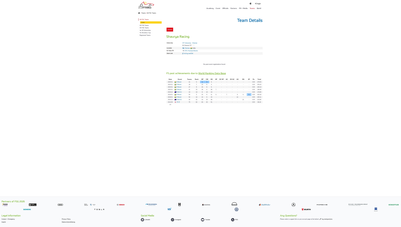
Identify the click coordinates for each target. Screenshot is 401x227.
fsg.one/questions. (327, 219)
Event (218, 8)
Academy (210, 8)
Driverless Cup (146, 33)
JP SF (178, 102)
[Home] (146, 5)
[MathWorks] (264, 205)
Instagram (178, 219)
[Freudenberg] (151, 205)
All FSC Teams (151, 13)
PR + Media (243, 8)
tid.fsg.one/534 (188, 53)
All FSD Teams (144, 25)
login (259, 3)
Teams (252, 8)
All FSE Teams (144, 28)
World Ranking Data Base (212, 73)
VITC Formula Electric (191, 51)
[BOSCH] (120, 205)
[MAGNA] (206, 204)
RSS (236, 219)
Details (143, 22)
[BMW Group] (90, 205)
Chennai (187, 48)
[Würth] (306, 209)
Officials (225, 8)
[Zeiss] (376, 209)
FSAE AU (179, 92)
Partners (233, 8)
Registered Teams (145, 35)
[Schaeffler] (394, 205)
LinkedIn (147, 219)
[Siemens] (27, 209)
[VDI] (169, 209)
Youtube (207, 219)
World (259, 8)
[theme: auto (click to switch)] (251, 3)
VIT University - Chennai (189, 43)
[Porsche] (322, 205)
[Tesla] (99, 209)
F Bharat (178, 82)
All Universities (146, 30)
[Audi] (60, 205)
